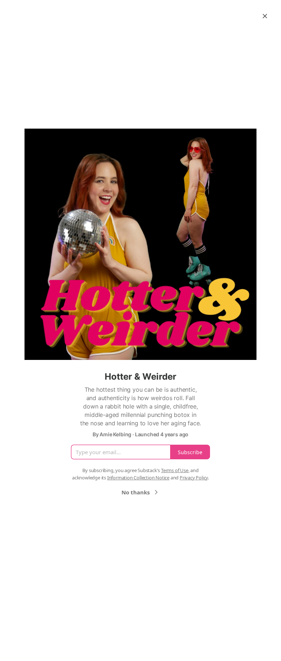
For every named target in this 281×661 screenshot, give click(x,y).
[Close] (265, 16)
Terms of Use (174, 470)
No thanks (135, 492)
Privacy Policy (194, 477)
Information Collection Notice (138, 477)
